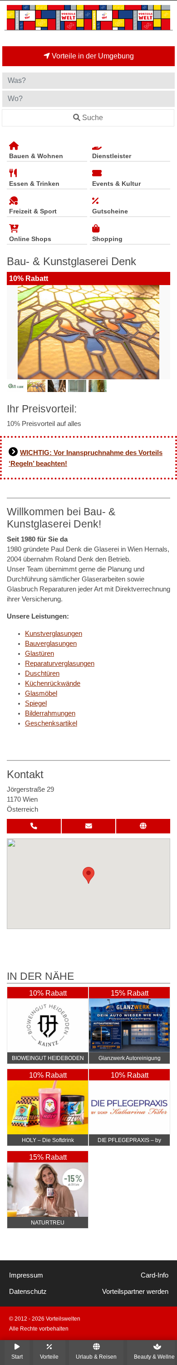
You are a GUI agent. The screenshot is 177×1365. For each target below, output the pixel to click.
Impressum (26, 1275)
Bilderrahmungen (50, 713)
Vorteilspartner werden (135, 1291)
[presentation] (15, 332)
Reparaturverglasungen (59, 663)
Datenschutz (28, 1291)
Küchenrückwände (52, 683)
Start (17, 1357)
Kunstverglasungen (53, 633)
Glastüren (39, 653)
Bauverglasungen (51, 643)
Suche (92, 117)
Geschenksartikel (51, 723)
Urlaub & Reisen (96, 1357)
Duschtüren (42, 673)
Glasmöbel (41, 693)
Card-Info (154, 1275)
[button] (88, 875)
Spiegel (36, 703)
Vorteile (49, 1357)
